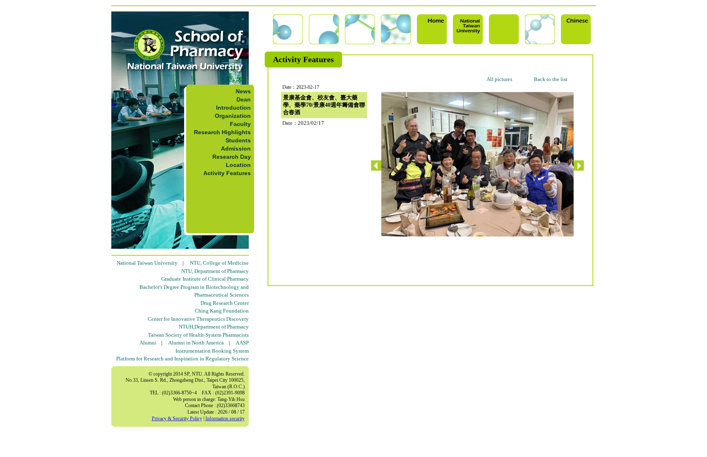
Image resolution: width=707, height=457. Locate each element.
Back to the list (550, 79)
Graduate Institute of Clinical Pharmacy (205, 279)
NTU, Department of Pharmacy (215, 271)
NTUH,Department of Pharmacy (214, 327)
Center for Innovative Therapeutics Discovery (198, 319)
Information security (225, 418)
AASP (242, 343)
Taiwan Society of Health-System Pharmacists (198, 335)
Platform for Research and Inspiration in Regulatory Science (182, 359)
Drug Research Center (224, 303)
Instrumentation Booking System (212, 351)
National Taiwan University (147, 263)
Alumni (148, 343)
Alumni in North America (196, 343)
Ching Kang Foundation (222, 311)
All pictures (499, 79)
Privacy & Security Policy (177, 418)
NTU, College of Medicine (219, 263)
